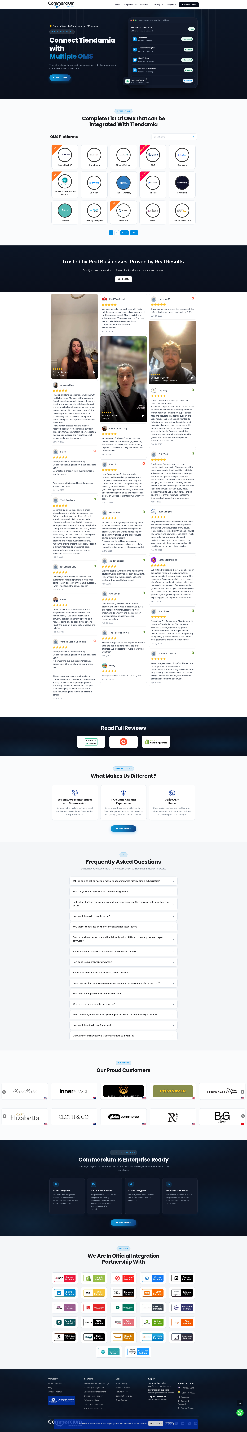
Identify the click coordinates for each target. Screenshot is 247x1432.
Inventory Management (94, 1387)
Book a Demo (190, 4)
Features (144, 4)
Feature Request (187, 1408)
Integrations (129, 4)
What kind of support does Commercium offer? (97, 993)
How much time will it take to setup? (91, 916)
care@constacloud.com (158, 1399)
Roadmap (184, 1397)
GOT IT (169, 1424)
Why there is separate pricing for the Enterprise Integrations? (105, 926)
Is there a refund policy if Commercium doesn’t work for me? (104, 951)
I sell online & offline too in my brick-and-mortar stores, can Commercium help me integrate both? (121, 904)
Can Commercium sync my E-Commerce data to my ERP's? (103, 1035)
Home (117, 4)
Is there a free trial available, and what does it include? (101, 972)
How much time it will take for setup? (92, 1025)
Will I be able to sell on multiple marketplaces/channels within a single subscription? (117, 880)
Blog (50, 1387)
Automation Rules (91, 1400)
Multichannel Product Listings (96, 1383)
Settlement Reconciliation (95, 1404)
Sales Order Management (95, 1392)
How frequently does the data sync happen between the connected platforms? (115, 1014)
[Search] (193, 136)
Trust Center (121, 1400)
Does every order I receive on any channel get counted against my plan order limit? (116, 983)
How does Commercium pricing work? (92, 961)
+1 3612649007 (187, 1388)
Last (134, 233)
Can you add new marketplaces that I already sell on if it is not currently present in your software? (118, 939)
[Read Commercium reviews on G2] (123, 742)
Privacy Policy (121, 1383)
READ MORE (156, 1423)
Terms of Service (123, 1387)
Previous (3, 1091)
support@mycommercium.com (161, 1392)
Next (124, 233)
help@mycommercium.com (159, 1386)
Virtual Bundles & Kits (93, 1408)
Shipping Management (93, 1396)
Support (170, 4)
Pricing (157, 4)
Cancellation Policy (124, 1396)
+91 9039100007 (188, 1393)
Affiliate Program (55, 1392)
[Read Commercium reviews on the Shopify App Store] (156, 742)
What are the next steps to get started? (94, 1004)
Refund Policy (121, 1392)
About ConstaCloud (56, 1383)
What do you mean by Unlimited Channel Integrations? (101, 891)
